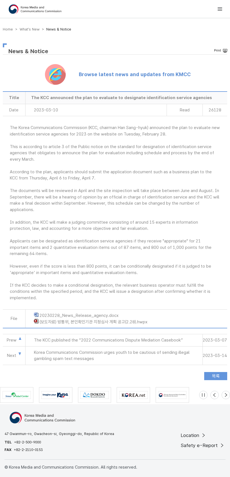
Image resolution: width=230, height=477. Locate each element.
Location (191, 435)
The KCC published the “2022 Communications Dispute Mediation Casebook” (108, 340)
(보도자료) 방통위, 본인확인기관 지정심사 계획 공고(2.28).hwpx (94, 321)
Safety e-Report (200, 445)
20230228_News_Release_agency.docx (79, 315)
